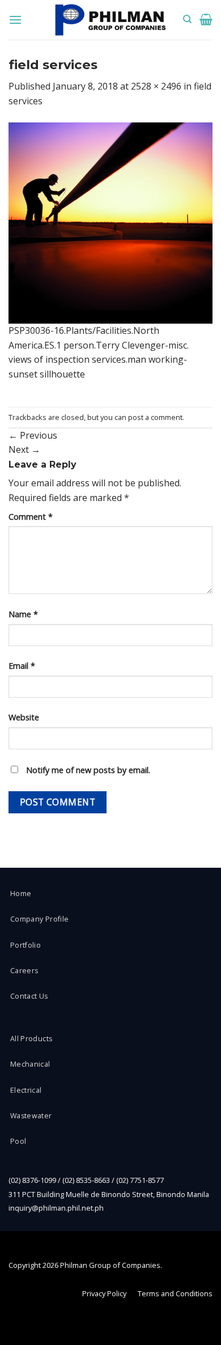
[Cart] (205, 19)
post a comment (155, 417)
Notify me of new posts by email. (88, 770)
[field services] (110, 222)
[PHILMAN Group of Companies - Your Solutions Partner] (110, 20)
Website (23, 717)
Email (21, 665)
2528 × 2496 (156, 86)
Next (24, 449)
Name (23, 614)
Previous (32, 435)
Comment (30, 516)
